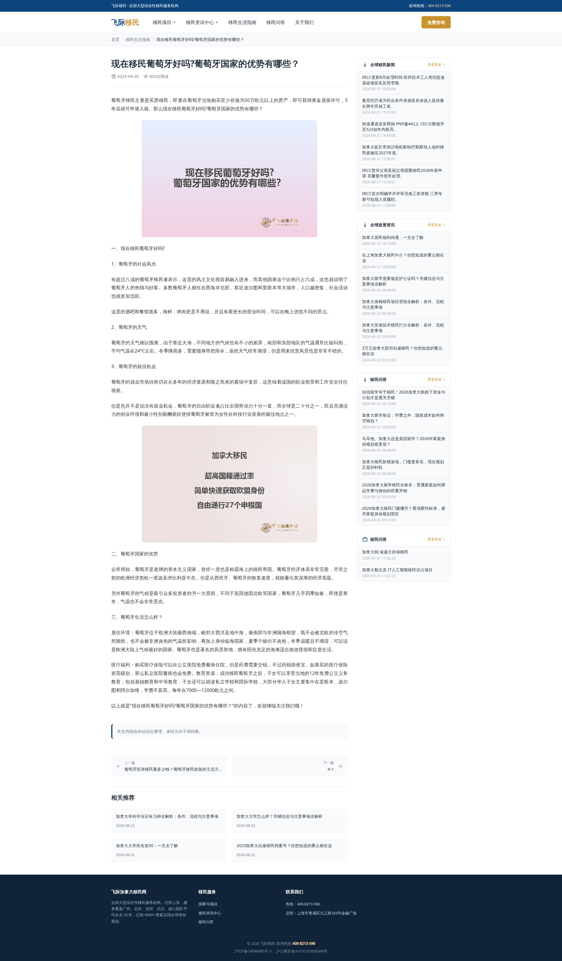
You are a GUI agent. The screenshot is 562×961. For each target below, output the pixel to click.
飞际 (125, 22)
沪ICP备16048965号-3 (252, 951)
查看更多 (435, 64)
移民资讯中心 (202, 22)
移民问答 (275, 22)
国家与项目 (207, 904)
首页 (115, 39)
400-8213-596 (439, 5)
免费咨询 (436, 22)
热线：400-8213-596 (303, 904)
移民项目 (164, 22)
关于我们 (304, 22)
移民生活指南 (242, 22)
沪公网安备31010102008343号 (302, 951)
